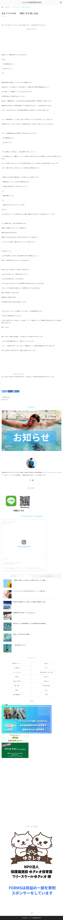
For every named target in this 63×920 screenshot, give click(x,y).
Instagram (32, 913)
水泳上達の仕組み (46, 685)
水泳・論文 (16, 685)
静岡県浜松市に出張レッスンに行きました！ (24, 612)
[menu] (60, 2)
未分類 (16, 676)
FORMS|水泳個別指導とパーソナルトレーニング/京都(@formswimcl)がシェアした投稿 (25, 568)
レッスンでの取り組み (46, 576)
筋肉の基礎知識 (16, 694)
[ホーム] (2, 7)
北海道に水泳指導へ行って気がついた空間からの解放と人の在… (30, 602)
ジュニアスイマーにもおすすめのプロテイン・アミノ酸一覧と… (30, 591)
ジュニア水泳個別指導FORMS (31, 2)
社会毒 (16, 690)
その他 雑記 (16, 667)
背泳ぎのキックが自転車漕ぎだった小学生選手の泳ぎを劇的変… (30, 623)
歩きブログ (7, 7)
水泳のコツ (46, 681)
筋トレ (46, 690)
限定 (46, 694)
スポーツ (46, 667)
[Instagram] (30, 479)
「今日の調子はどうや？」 (20, 645)
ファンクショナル (17, 672)
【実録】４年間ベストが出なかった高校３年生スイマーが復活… (30, 580)
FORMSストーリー (16, 576)
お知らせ (46, 663)
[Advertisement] (31, 41)
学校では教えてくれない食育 (46, 672)
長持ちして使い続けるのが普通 (21, 634)
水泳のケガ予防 (16, 681)
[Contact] (33, 479)
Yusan (8, 397)
